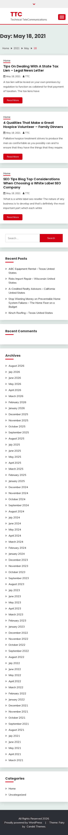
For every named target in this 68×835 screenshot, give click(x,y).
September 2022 (19, 650)
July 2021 (14, 735)
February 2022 (17, 693)
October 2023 (17, 572)
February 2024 (17, 547)
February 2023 (17, 620)
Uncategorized (17, 794)
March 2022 (16, 687)
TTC (16, 14)
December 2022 (18, 632)
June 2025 (15, 450)
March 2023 (16, 614)
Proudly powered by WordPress (23, 822)
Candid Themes (36, 826)
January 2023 (17, 626)
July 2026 (14, 371)
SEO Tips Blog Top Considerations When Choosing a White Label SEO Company (32, 183)
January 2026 (17, 408)
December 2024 (18, 487)
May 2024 (15, 529)
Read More (13, 100)
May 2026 (15, 384)
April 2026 (15, 390)
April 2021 (15, 754)
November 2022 (18, 638)
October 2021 (17, 717)
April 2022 (15, 681)
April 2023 (15, 608)
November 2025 (18, 420)
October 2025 (17, 426)
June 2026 (15, 377)
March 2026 (16, 396)
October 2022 (17, 644)
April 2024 (15, 535)
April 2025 (15, 462)
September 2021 (19, 723)
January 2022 (17, 699)
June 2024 (15, 523)
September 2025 (19, 432)
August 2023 (16, 584)
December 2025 (18, 414)
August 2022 (16, 657)
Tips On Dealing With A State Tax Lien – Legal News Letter (30, 68)
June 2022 (15, 669)
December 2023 (18, 559)
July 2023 (14, 590)
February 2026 (17, 402)
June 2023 (15, 596)
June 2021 (15, 741)
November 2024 (18, 493)
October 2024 (17, 499)
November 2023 (18, 566)
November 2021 (18, 711)
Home (6, 60)
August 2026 (16, 365)
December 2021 (18, 705)
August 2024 (16, 511)
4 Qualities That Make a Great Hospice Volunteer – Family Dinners (33, 124)
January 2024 (17, 553)
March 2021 (16, 760)
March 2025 (16, 468)
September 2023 (19, 578)
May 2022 (15, 675)
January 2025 (17, 481)
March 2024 (16, 541)
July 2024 (14, 517)
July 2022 (14, 663)
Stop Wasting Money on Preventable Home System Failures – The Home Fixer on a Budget (34, 302)
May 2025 (15, 456)
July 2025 (14, 444)
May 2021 (15, 748)
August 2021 (16, 729)
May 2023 (15, 602)
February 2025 (17, 475)
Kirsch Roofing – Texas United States (31, 312)
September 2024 (19, 505)
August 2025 (16, 438)
